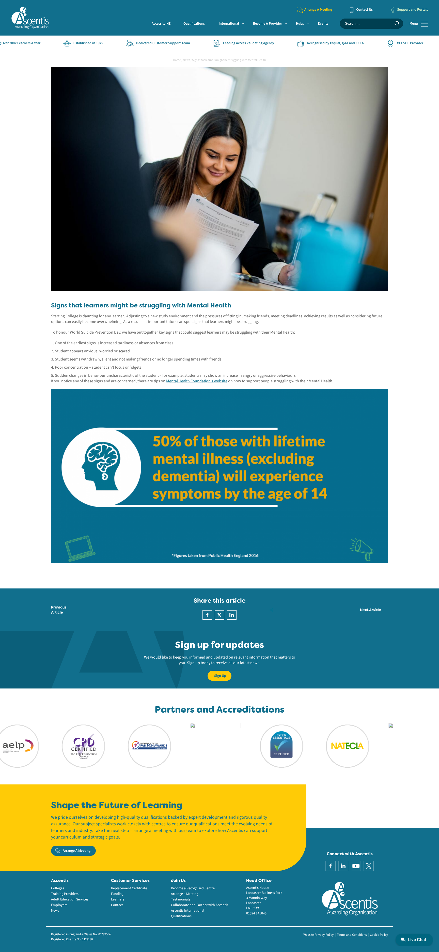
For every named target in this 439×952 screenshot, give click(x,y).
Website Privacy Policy (318, 934)
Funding (117, 893)
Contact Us (364, 9)
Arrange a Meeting (184, 893)
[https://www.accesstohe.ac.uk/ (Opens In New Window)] (381, 746)
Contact (117, 905)
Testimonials (180, 899)
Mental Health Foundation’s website (196, 381)
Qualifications (194, 23)
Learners (117, 899)
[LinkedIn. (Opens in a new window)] (343, 865)
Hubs (300, 23)
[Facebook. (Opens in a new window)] (330, 865)
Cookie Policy (379, 934)
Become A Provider (267, 23)
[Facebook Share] (207, 615)
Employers (59, 905)
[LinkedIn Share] (232, 615)
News (186, 60)
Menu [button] (414, 23)
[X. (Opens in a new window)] (369, 865)
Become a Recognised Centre (193, 888)
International (229, 23)
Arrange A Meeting (318, 9)
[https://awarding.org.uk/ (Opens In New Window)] (117, 746)
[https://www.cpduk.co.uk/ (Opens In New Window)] (51, 746)
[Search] (397, 24)
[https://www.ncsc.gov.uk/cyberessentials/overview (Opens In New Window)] (249, 746)
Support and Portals (412, 9)
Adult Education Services (69, 899)
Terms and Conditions (352, 934)
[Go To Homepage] (30, 17)
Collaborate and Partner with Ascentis (199, 905)
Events (323, 23)
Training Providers (65, 893)
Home (177, 60)
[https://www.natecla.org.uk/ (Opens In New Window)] (315, 746)
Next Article (370, 609)
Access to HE (161, 23)
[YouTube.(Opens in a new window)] (356, 865)
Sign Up (220, 675)
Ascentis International (187, 910)
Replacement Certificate (129, 888)
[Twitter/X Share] (219, 615)
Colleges (57, 888)
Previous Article (59, 610)
